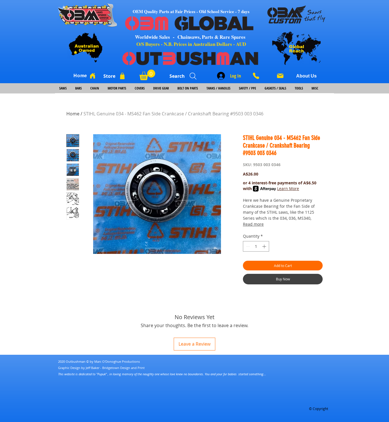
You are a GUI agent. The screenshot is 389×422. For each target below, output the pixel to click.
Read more (253, 224)
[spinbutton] (256, 246)
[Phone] (258, 75)
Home (72, 114)
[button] (147, 75)
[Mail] (280, 76)
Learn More (288, 188)
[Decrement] (247, 246)
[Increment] (264, 246)
